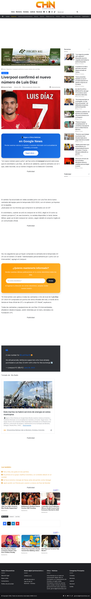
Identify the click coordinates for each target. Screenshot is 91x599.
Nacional (39, 12)
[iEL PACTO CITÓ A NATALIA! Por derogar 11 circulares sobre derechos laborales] (69, 91)
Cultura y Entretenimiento (25, 16)
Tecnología (69, 16)
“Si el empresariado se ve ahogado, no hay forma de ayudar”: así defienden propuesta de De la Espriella (82, 103)
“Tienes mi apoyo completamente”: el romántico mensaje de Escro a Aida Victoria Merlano (82, 125)
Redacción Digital (7, 87)
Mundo (36, 16)
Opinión (42, 16)
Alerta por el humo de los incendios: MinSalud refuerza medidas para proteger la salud (82, 162)
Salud (63, 16)
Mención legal (5, 575)
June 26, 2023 (29, 368)
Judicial (32, 12)
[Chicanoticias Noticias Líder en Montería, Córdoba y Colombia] (45, 4)
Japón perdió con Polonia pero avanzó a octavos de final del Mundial (26, 483)
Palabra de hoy (50, 16)
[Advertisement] (45, 33)
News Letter (4, 578)
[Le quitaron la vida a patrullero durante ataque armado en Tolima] (69, 69)
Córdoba (26, 12)
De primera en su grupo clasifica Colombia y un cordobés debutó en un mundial (26, 476)
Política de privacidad (7, 583)
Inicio (13, 12)
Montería (19, 12)
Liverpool (11, 516)
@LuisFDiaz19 (25, 355)
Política (58, 16)
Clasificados (85, 16)
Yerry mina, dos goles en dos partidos (16, 472)
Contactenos (5, 581)
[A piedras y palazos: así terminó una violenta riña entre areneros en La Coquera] (69, 114)
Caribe (7, 16)
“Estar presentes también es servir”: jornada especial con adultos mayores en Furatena (81, 80)
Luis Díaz (17, 516)
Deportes (13, 16)
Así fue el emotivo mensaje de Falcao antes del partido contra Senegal (27, 480)
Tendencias (77, 16)
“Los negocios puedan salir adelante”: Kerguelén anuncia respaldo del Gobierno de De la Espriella (82, 58)
